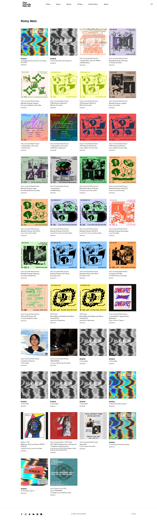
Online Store (93, 4)
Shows (69, 4)
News (58, 4)
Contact (134, 514)
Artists (79, 4)
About (106, 4)
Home (48, 4)
